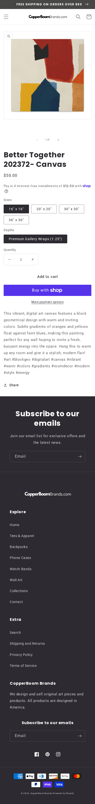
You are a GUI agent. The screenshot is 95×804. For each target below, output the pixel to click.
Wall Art (16, 580)
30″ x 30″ (71, 209)
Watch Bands (21, 569)
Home (14, 525)
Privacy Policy (21, 655)
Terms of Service (23, 666)
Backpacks (19, 547)
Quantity (10, 250)
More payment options (47, 302)
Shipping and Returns (27, 643)
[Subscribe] (79, 456)
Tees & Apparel (22, 536)
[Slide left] (36, 139)
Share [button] (14, 385)
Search (15, 632)
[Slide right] (58, 139)
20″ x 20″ (44, 209)
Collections (19, 591)
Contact (16, 602)
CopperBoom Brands (41, 793)
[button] (6, 16)
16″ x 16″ (16, 209)
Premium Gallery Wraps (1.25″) (35, 239)
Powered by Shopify (63, 793)
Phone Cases (20, 558)
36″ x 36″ (16, 220)
